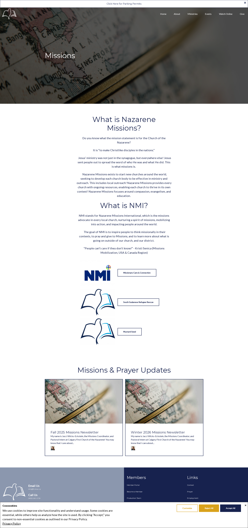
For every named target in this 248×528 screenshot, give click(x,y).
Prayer (190, 492)
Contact (190, 485)
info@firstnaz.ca (34, 489)
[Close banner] (245, 3)
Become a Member (135, 492)
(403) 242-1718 (34, 498)
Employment (192, 498)
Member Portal (133, 485)
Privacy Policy (11, 523)
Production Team (134, 498)
